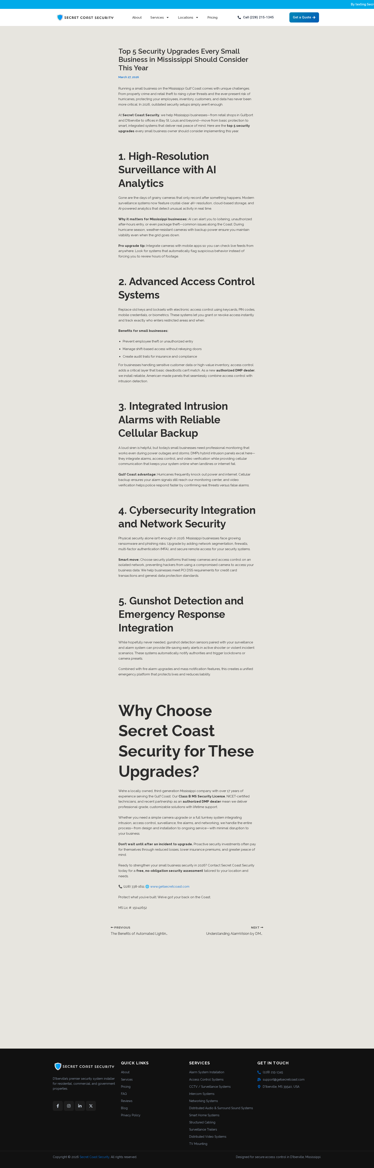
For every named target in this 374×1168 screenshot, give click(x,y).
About (137, 17)
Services (157, 17)
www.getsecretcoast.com (169, 886)
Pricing (212, 17)
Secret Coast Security (94, 1157)
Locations (185, 17)
